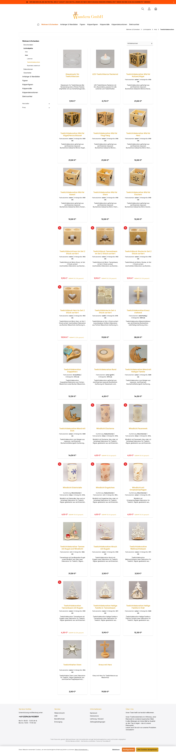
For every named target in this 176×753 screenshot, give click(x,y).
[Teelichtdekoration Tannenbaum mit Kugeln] (72, 590)
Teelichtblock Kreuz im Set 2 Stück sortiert (72, 252)
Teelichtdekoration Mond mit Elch (72, 429)
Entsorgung (58, 722)
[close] (173, 2)
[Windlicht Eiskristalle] (72, 472)
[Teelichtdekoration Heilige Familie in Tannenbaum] (105, 590)
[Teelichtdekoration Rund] (105, 354)
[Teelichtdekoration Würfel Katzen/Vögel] (138, 59)
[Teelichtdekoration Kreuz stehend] (138, 295)
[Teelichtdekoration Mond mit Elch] (72, 413)
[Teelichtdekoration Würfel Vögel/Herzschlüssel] (72, 118)
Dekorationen (28, 69)
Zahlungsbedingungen (97, 722)
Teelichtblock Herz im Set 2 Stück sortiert (72, 311)
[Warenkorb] (155, 9)
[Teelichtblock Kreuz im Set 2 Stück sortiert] (72, 236)
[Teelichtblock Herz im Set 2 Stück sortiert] (72, 295)
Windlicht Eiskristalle (72, 487)
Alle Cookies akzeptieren (147, 750)
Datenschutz (94, 716)
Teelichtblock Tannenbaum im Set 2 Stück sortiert (105, 252)
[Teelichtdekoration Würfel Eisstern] (138, 177)
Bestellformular (59, 719)
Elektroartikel (27, 96)
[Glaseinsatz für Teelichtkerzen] (72, 59)
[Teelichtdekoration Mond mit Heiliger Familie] (138, 354)
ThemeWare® (106, 741)
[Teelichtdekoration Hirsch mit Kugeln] (105, 531)
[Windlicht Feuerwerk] (138, 413)
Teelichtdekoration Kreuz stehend (138, 311)
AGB (55, 716)
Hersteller (25, 103)
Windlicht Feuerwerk (138, 428)
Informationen (95, 709)
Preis (24, 107)
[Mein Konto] (149, 9)
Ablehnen (116, 750)
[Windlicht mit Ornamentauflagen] (138, 472)
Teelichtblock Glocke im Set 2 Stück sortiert (138, 252)
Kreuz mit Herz (105, 665)
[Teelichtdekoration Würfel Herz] (138, 118)
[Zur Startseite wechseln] (88, 16)
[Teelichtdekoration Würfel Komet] (72, 177)
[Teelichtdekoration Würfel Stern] (105, 177)
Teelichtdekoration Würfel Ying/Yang (105, 134)
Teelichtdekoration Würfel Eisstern (138, 193)
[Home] (38, 24)
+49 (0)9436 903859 (29, 717)
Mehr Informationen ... (82, 749)
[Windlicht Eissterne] (105, 413)
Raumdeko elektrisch (33, 65)
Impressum (93, 713)
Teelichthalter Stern (72, 665)
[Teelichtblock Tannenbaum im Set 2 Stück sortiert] (105, 236)
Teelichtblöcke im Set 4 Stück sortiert (105, 311)
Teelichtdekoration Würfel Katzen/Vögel (138, 75)
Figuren (25, 81)
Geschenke (27, 73)
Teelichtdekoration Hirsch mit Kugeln (105, 548)
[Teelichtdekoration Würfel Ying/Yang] (105, 118)
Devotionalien (28, 45)
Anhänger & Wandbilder (31, 77)
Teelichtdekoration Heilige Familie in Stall (138, 607)
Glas (26, 52)
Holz (26, 55)
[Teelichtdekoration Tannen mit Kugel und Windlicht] (72, 531)
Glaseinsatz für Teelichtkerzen (72, 75)
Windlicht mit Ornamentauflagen (138, 488)
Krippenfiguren (27, 84)
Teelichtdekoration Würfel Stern (105, 193)
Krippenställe (27, 88)
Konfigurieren (128, 750)
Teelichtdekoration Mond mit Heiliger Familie (138, 370)
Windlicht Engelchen (105, 487)
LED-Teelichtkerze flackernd (105, 74)
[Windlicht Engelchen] (105, 472)
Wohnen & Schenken (30, 41)
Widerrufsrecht (59, 713)
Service (57, 709)
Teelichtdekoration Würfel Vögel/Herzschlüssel (72, 134)
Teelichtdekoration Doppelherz (72, 370)
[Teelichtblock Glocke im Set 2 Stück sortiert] (138, 236)
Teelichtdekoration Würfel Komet (72, 193)
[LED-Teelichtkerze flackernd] (105, 59)
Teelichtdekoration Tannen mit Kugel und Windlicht (72, 548)
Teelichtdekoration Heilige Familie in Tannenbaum (105, 607)
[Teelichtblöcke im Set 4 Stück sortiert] (105, 295)
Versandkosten (83, 739)
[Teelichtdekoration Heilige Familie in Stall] (138, 590)
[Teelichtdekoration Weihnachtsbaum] (138, 531)
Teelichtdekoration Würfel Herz (138, 134)
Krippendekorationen (30, 92)
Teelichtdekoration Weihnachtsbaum (138, 548)
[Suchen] (142, 9)
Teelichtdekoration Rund (105, 369)
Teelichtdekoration (33, 62)
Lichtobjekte (28, 48)
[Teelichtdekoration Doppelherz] (72, 354)
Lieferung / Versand (96, 719)
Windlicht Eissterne (105, 428)
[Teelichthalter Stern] (72, 649)
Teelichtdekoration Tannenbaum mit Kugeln (72, 607)
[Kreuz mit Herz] (105, 649)
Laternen (29, 58)
